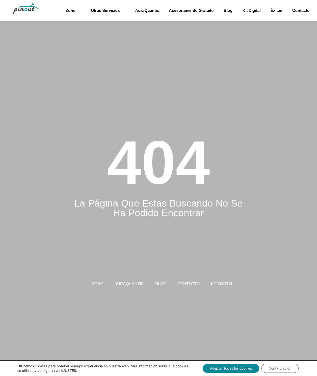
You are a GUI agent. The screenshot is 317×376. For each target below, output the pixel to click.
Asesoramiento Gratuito (191, 10)
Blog (228, 10)
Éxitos (276, 10)
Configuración (280, 368)
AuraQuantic (147, 10)
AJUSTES (68, 370)
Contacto (301, 10)
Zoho (71, 10)
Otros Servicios (105, 10)
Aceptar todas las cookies (231, 368)
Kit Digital (251, 10)
